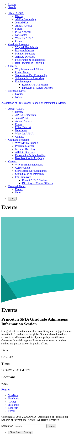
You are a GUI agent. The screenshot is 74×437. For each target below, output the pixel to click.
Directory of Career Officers (37, 87)
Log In (12, 4)
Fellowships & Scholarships (30, 59)
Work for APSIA (24, 38)
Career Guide (22, 72)
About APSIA (16, 13)
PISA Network (23, 31)
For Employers (23, 81)
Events (19, 93)
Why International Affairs (29, 69)
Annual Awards (23, 25)
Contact (19, 41)
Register (5, 389)
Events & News (16, 90)
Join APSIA (21, 22)
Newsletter (21, 34)
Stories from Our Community (31, 75)
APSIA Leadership (25, 19)
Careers (12, 65)
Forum (18, 28)
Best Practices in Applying (29, 62)
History (19, 16)
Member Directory (25, 53)
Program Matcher (24, 50)
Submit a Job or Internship (29, 78)
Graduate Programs (18, 44)
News (18, 97)
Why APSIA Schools (26, 47)
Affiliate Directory (25, 56)
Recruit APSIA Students (35, 84)
